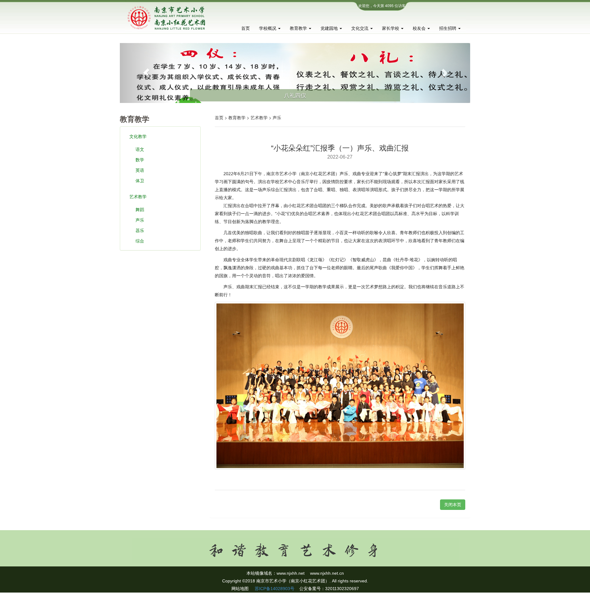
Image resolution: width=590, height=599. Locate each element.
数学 (140, 159)
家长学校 (391, 28)
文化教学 (138, 136)
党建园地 (330, 28)
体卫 (140, 180)
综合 (140, 241)
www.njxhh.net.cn (327, 573)
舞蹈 (140, 209)
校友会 (420, 28)
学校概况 (268, 28)
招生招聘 (448, 28)
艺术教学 (138, 196)
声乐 (140, 220)
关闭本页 (452, 504)
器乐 (140, 230)
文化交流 (360, 28)
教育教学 (299, 28)
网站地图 (240, 588)
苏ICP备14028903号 (274, 588)
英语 (140, 170)
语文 (140, 149)
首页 (245, 28)
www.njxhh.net (291, 573)
